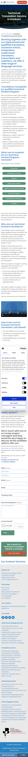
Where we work (6, 676)
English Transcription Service (10, 634)
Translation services (8, 575)
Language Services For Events (11, 709)
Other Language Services (9, 579)
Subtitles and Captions (8, 639)
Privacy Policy (14, 750)
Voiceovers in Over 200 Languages (12, 643)
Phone (3, 488)
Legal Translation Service (9, 666)
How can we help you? (11, 502)
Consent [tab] (5, 352)
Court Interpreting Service (9, 688)
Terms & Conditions (18, 748)
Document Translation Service (11, 661)
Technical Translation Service (11, 674)
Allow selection (14, 403)
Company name (6, 495)
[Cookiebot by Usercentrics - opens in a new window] (20, 349)
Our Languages (6, 596)
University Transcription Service (11, 641)
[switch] (24, 383)
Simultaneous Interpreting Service (12, 695)
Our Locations (5, 598)
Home (3, 34)
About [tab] (23, 352)
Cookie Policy (6, 748)
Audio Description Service (9, 626)
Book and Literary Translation (10, 655)
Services (9, 34)
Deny (14, 407)
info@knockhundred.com (10, 460)
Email (5, 480)
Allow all (14, 398)
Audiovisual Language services (11, 573)
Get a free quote (14, 553)
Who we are (5, 588)
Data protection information (10, 592)
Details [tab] (14, 352)
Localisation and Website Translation (13, 668)
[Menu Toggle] (2, 2)
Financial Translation (8, 663)
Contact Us (5, 590)
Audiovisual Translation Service (11, 632)
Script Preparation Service (9, 636)
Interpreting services (8, 577)
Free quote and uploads (9, 594)
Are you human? (6, 521)
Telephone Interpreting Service (11, 697)
